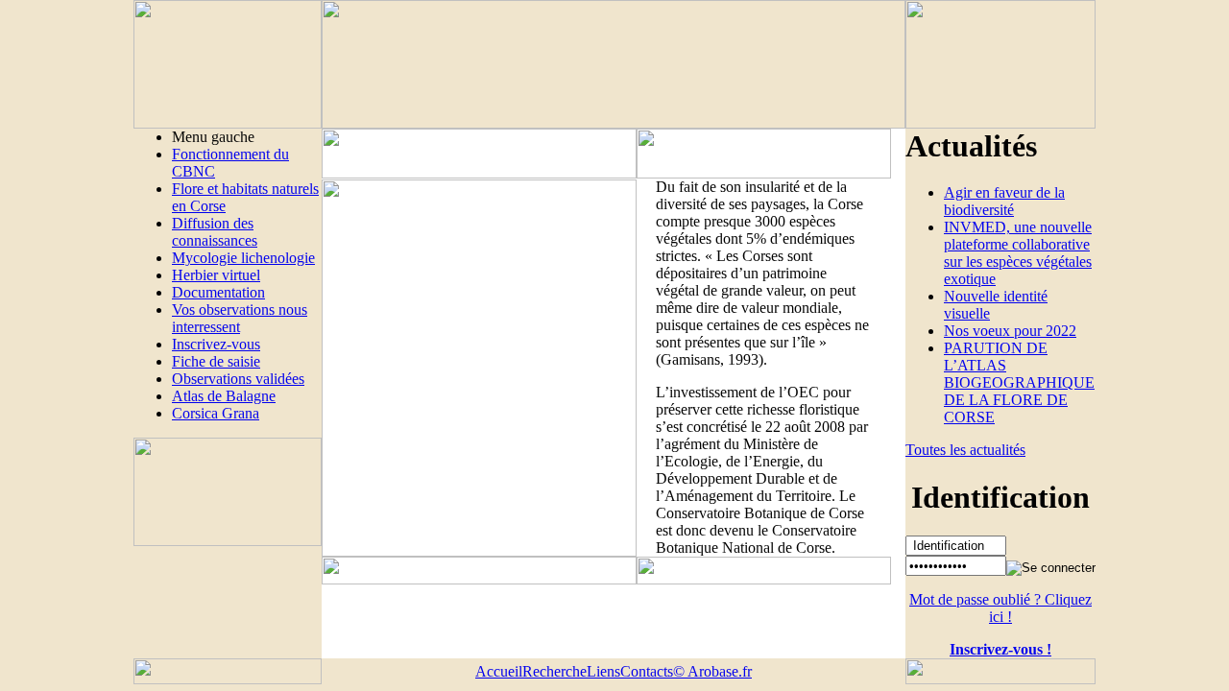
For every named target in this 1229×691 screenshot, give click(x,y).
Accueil (498, 671)
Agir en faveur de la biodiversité (1004, 201)
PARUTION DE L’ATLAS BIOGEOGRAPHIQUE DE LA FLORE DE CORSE (1019, 382)
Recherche (554, 671)
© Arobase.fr (712, 671)
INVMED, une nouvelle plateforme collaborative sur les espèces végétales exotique (1018, 253)
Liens (603, 671)
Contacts (646, 671)
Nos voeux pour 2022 (1010, 330)
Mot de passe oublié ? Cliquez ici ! (1000, 608)
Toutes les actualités (965, 449)
